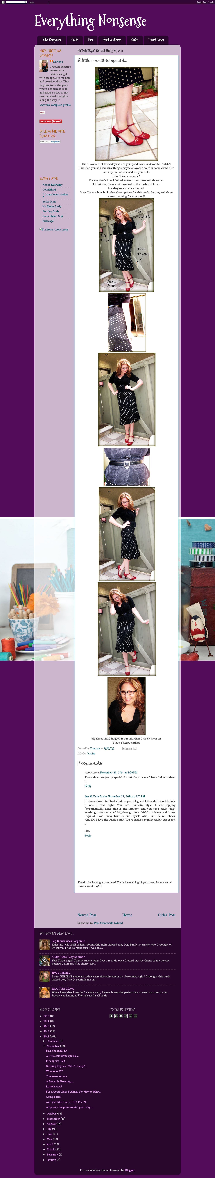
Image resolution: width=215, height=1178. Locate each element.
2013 (47, 1026)
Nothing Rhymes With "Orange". (66, 1066)
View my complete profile (55, 105)
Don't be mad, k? (56, 1050)
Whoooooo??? (54, 1071)
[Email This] (123, 748)
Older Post (167, 915)
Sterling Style (51, 211)
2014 (47, 1021)
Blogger (129, 1170)
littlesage (48, 221)
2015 (47, 1016)
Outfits (134, 40)
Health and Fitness (112, 40)
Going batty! (53, 1096)
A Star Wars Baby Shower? (68, 957)
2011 (47, 1036)
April (50, 1144)
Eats (90, 40)
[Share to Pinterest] (135, 748)
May (50, 1139)
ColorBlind (49, 189)
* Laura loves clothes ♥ (55, 195)
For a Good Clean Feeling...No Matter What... (74, 1091)
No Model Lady (52, 206)
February (53, 1154)
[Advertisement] (126, 902)
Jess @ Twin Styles (96, 796)
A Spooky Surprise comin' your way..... (70, 1107)
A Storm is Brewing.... (59, 1081)
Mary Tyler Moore (63, 988)
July (49, 1129)
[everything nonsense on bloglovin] (50, 142)
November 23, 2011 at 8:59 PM (118, 772)
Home (127, 915)
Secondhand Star (53, 216)
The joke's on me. (57, 1076)
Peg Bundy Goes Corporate (68, 941)
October (52, 1113)
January (52, 1159)
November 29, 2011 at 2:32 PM (126, 796)
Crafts (74, 40)
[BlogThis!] (126, 748)
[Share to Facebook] (132, 748)
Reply (88, 786)
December (53, 1041)
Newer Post (87, 915)
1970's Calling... (61, 972)
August (51, 1123)
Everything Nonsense (90, 21)
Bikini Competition (52, 40)
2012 (47, 1031)
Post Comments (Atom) (108, 923)
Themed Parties (156, 40)
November (53, 1046)
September (54, 1118)
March (51, 1149)
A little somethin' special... (62, 1055)
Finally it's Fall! (55, 1061)
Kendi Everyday (53, 184)
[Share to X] (129, 748)
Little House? (54, 1086)
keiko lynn (49, 201)
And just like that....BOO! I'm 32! (66, 1102)
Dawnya (58, 61)
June (50, 1134)
